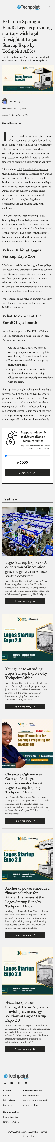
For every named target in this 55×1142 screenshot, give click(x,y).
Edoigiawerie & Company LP (32, 169)
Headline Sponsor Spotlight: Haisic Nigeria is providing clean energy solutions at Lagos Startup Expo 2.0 (26, 1012)
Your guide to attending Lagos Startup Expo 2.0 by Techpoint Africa (26, 673)
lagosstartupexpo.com (20, 415)
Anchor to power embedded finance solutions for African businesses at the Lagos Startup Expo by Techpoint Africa (27, 898)
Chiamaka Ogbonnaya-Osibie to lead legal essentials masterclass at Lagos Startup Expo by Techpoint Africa (23, 783)
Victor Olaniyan (15, 102)
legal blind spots (28, 157)
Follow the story (22, 601)
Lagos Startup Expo (21, 115)
